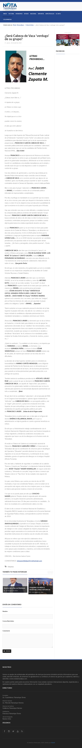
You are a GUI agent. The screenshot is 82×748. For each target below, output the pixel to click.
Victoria (11, 13)
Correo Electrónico (8, 621)
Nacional (33, 13)
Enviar (8, 651)
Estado (26, 13)
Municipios (19, 13)
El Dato (58, 13)
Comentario (6, 631)
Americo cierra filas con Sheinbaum (14, 588)
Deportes (41, 13)
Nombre (5, 611)
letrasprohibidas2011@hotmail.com (29, 561)
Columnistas (7, 19)
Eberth (53, 742)
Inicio (5, 13)
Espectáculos (49, 13)
